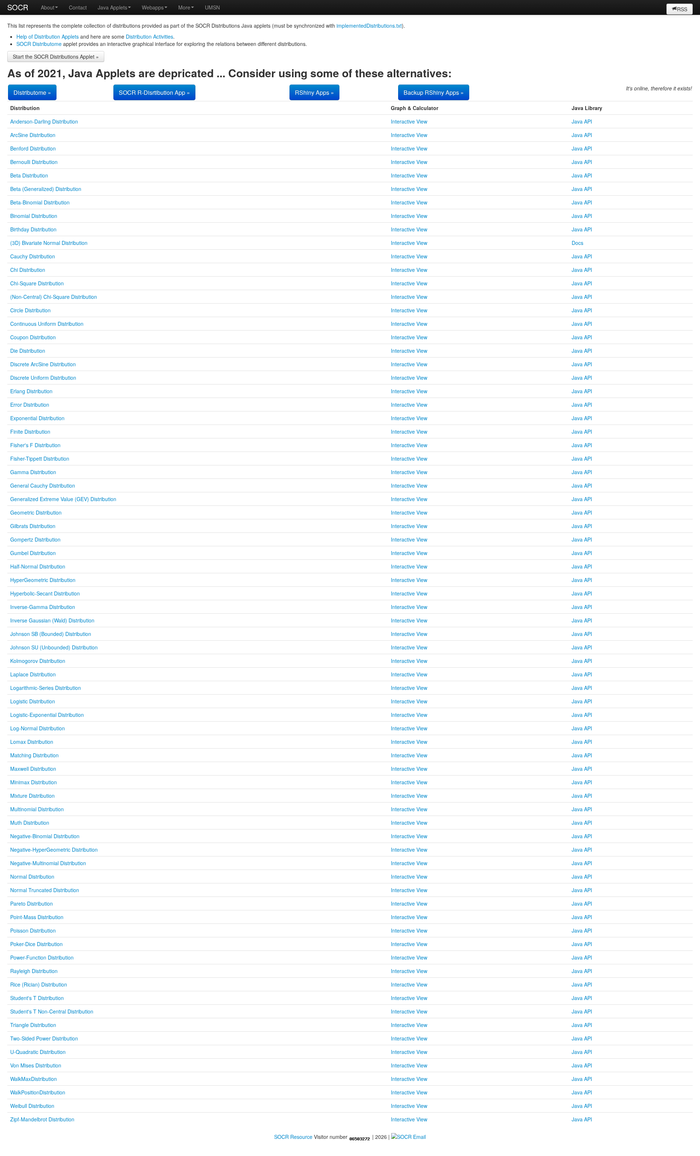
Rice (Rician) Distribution (38, 984)
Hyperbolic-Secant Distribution (45, 593)
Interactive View (409, 121)
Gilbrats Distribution (32, 526)
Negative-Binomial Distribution (44, 836)
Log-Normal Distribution (37, 728)
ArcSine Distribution (32, 134)
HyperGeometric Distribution (42, 579)
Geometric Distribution (36, 512)
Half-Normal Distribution (37, 566)
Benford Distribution (33, 148)
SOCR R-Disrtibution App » (154, 92)
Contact (78, 7)
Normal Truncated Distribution (44, 890)
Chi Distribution (27, 269)
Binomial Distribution (33, 215)
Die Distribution (27, 350)
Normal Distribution (32, 876)
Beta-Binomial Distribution (40, 202)
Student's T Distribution (37, 997)
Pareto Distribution (31, 903)
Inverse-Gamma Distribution (42, 606)
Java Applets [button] (112, 7)
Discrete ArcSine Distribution (43, 364)
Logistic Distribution (32, 701)
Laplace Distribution (33, 674)
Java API (582, 121)
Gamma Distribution (33, 472)
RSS (682, 9)
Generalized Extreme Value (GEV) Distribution (63, 499)
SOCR (17, 7)
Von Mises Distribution (35, 1065)
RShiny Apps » (314, 92)
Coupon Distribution (33, 337)
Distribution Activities (149, 36)
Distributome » (32, 92)
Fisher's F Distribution (35, 445)
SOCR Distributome (39, 43)
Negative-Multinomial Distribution (48, 863)
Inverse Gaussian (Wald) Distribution (52, 620)
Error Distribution (29, 404)
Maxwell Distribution (33, 768)
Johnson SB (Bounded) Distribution (50, 633)
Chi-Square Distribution (37, 283)
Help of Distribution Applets (47, 36)
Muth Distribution (29, 822)
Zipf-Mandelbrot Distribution (42, 1119)
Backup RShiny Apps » (434, 92)
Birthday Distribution (33, 229)
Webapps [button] (153, 7)
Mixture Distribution (32, 795)
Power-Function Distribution (42, 957)
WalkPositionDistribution (37, 1092)
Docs (577, 242)
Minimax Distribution (33, 782)
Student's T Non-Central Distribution (51, 1011)
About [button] (47, 7)
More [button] (184, 7)
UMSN (212, 7)
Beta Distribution (29, 175)
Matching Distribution (34, 755)
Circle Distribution (30, 310)
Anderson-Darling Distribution (44, 121)
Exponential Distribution (37, 418)
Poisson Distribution (33, 930)
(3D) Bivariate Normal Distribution (49, 242)
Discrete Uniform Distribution (43, 377)
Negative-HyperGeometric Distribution (54, 849)
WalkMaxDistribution (33, 1078)
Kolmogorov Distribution (37, 660)
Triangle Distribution (33, 1024)
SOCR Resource (293, 1136)
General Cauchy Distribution (42, 485)
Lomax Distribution (31, 741)
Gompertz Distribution (35, 539)
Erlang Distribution (31, 391)
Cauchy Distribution (32, 256)
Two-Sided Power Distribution (44, 1038)
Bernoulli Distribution (34, 161)
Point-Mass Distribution (36, 917)
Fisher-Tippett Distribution (39, 458)
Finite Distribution (30, 431)
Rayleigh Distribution (34, 971)
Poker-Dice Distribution (36, 944)
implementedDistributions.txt (369, 25)
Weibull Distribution (32, 1105)
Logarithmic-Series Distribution (45, 687)
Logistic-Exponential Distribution (47, 714)
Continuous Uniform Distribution (46, 323)
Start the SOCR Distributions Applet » (56, 56)
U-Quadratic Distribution (38, 1051)
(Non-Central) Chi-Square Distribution (53, 296)
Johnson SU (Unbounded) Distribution (54, 647)
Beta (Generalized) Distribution (45, 188)
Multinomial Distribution (37, 809)
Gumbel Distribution (33, 552)
